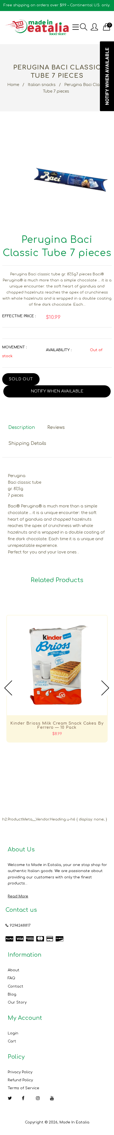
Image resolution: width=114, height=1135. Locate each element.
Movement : (14, 347)
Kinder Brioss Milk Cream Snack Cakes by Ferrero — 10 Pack (57, 725)
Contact (15, 986)
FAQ (11, 978)
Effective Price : (19, 316)
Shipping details (27, 443)
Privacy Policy (20, 1072)
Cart (12, 1041)
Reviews (56, 427)
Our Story (17, 1002)
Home (13, 85)
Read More (18, 896)
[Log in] (94, 27)
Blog (12, 994)
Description (21, 427)
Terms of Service (23, 1088)
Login (13, 1033)
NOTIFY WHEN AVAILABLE (57, 391)
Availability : (58, 350)
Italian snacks (42, 85)
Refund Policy (20, 1080)
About (13, 970)
